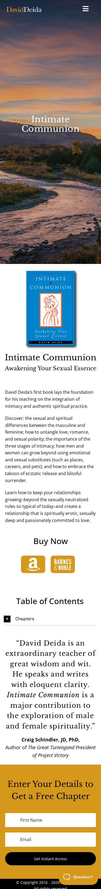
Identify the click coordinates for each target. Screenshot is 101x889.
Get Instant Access (50, 858)
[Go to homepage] (24, 9)
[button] (50, 619)
